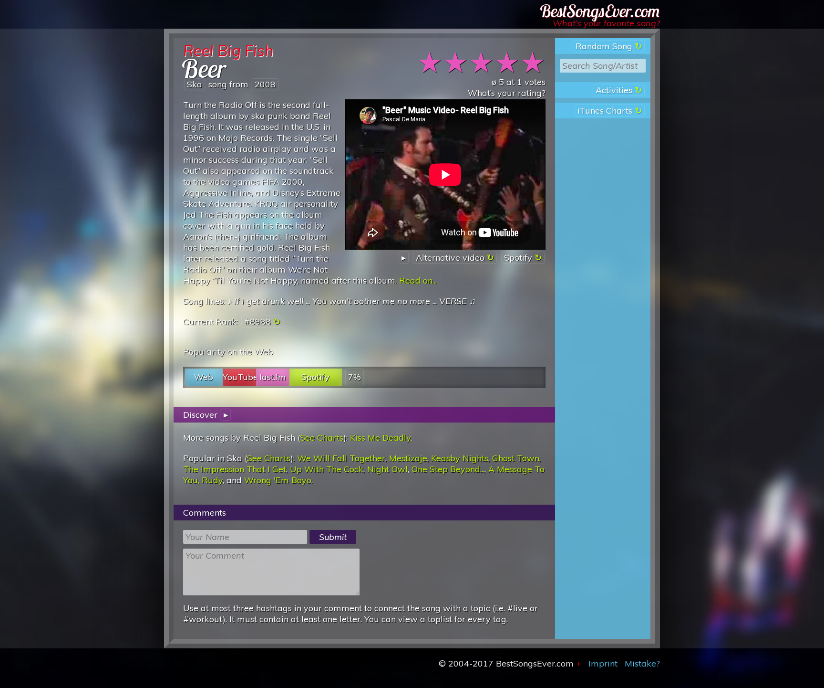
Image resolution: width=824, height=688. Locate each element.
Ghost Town (515, 458)
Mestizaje (408, 458)
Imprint (603, 663)
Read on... (418, 280)
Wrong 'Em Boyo (277, 480)
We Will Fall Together (341, 458)
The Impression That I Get (234, 469)
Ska (194, 84)
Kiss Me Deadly (380, 437)
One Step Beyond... (448, 469)
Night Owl (387, 469)
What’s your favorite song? (606, 23)
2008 (265, 84)
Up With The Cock (326, 469)
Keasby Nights (459, 458)
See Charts (321, 437)
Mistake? (642, 663)
